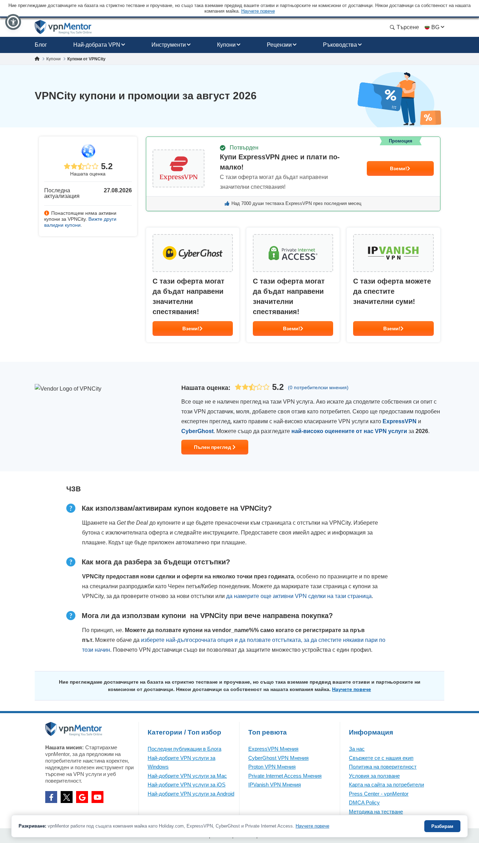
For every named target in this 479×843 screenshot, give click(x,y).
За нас (357, 749)
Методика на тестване (376, 812)
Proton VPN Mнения (272, 767)
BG (435, 27)
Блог (41, 45)
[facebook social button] (51, 797)
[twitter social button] (67, 797)
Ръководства (340, 45)
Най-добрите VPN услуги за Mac (187, 776)
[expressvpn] (293, 174)
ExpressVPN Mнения (273, 749)
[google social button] (82, 797)
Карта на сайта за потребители (386, 785)
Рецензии (279, 45)
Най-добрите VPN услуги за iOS (186, 785)
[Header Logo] (63, 27)
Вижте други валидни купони (80, 222)
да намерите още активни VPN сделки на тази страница (299, 596)
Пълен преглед (213, 447)
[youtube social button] (97, 797)
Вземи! (398, 168)
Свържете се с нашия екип (381, 758)
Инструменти (168, 45)
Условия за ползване (374, 776)
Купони (226, 45)
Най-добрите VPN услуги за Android (191, 794)
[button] (13, 22)
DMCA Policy (364, 802)
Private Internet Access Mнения (285, 776)
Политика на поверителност (383, 767)
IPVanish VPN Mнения (274, 785)
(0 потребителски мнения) (318, 387)
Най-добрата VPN (96, 45)
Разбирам (442, 826)
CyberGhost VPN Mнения (278, 758)
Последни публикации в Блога (184, 749)
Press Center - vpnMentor (379, 794)
